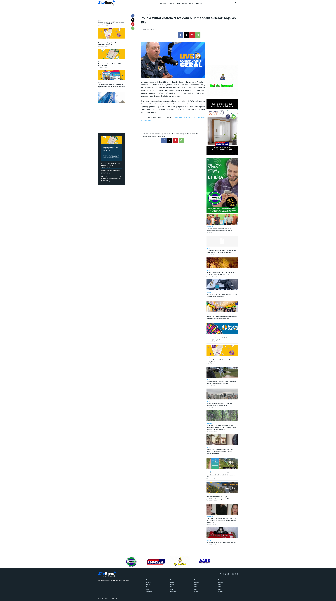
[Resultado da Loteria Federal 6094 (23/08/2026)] (111, 75)
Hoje (177, 133)
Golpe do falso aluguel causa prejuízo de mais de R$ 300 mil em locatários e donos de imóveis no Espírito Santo (221, 520)
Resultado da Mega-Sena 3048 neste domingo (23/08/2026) (110, 43)
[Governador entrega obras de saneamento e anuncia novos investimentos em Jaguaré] (222, 219)
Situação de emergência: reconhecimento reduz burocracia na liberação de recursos (221, 273)
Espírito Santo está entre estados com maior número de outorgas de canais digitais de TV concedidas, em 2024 (220, 451)
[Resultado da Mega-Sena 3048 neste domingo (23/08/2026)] (111, 54)
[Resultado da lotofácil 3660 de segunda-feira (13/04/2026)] (222, 350)
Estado (151, 14)
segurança (161, 136)
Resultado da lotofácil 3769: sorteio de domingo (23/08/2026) (111, 22)
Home (142, 14)
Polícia (145, 136)
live (188, 133)
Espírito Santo (165, 133)
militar (192, 133)
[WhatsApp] (132, 28)
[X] (132, 20)
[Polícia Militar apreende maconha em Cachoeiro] (222, 532)
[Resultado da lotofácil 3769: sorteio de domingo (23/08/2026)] (111, 33)
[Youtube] (235, 574)
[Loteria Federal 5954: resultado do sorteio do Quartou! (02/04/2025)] (222, 328)
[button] (236, 3)
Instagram (183, 133)
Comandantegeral (154, 133)
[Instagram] (225, 574)
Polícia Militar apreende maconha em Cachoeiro (221, 542)
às (147, 133)
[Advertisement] (111, 119)
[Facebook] (132, 16)
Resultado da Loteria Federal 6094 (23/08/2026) (109, 64)
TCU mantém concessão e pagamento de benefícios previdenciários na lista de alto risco (111, 86)
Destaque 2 (209, 226)
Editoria (146, 14)
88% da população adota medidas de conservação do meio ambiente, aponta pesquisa (221, 382)
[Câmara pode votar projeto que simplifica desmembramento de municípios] (222, 394)
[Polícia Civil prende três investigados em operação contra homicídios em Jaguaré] (222, 284)
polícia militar (152, 136)
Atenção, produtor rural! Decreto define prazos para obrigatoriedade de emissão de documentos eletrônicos (221, 475)
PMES (197, 133)
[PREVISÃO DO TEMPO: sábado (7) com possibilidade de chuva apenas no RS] (222, 487)
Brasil (99, 20)
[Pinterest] (132, 24)
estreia (173, 133)
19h (144, 133)
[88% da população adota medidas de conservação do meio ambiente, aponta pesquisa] (222, 372)
